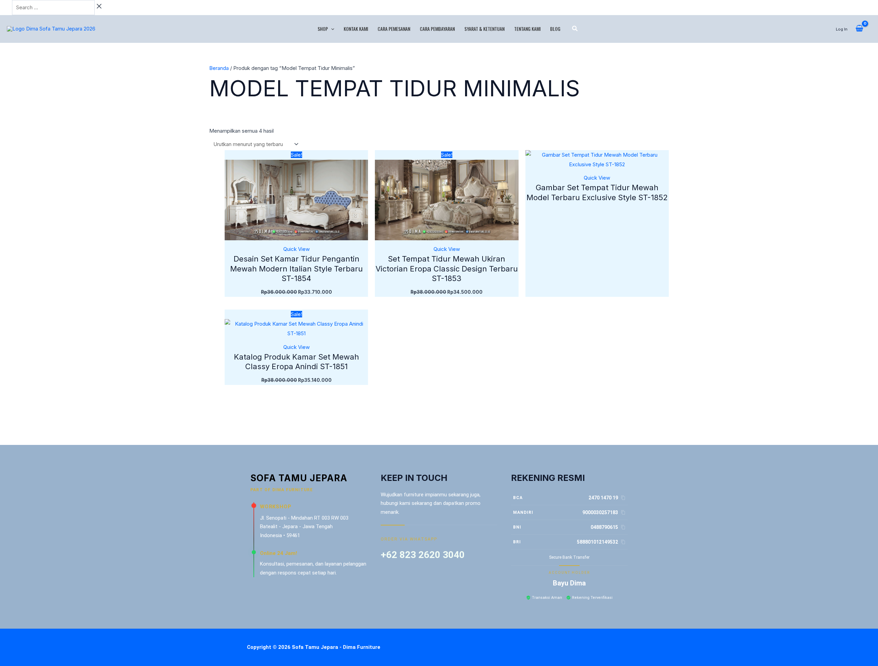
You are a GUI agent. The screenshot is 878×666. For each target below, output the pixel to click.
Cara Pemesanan (394, 28)
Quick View (296, 249)
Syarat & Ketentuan (484, 28)
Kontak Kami (356, 28)
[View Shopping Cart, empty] (859, 28)
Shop (323, 28)
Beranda (219, 68)
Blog (555, 28)
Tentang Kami (527, 28)
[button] (331, 29)
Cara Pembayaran (437, 28)
